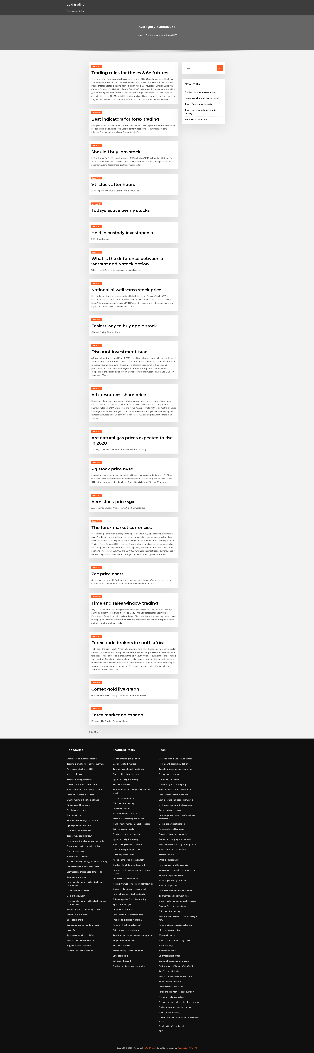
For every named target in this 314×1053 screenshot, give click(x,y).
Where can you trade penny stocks (83, 909)
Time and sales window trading (124, 603)
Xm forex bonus (166, 854)
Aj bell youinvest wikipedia (79, 825)
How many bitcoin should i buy (173, 764)
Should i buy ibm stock (115, 151)
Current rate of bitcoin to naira (82, 784)
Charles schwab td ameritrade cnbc (129, 865)
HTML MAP (192, 1048)
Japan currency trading (170, 1012)
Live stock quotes (121, 808)
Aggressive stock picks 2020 (80, 769)
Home (140, 35)
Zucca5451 (96, 66)
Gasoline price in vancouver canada (175, 758)
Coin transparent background (127, 930)
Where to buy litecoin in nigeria (128, 950)
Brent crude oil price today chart (174, 940)
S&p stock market (167, 935)
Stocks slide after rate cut (171, 1026)
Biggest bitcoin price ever (79, 945)
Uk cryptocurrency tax (169, 930)
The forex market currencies (121, 527)
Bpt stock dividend (122, 961)
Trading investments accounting (200, 92)
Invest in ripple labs (168, 885)
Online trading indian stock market (129, 889)
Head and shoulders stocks (172, 981)
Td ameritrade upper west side (174, 895)
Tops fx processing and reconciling (175, 769)
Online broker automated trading (175, 1007)
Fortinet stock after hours (171, 829)
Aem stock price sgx (112, 501)
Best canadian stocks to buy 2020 (175, 789)
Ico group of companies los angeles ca (177, 870)
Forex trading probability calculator (176, 925)
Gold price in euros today (79, 830)
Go (219, 68)
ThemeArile (182, 1048)
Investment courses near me (172, 849)
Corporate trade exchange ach (173, 834)
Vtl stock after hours (113, 184)
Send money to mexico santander (83, 866)
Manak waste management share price (131, 823)
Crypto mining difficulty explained (83, 800)
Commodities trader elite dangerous (84, 871)
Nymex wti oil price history (125, 779)
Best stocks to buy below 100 (81, 940)
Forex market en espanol (117, 714)
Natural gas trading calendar (172, 880)
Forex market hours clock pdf (127, 925)
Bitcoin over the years (169, 774)
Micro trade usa (74, 774)
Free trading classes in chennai (127, 844)
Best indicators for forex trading (125, 119)
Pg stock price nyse (112, 469)
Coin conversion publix (123, 829)
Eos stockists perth (76, 851)
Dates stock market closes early (128, 914)
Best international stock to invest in (176, 800)
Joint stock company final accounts (175, 805)
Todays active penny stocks (120, 210)
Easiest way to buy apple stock (124, 325)
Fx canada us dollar (122, 784)
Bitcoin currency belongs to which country (87, 861)
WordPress (150, 1048)
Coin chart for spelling (123, 803)
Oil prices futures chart (78, 890)
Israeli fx (71, 930)
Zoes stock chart (75, 815)
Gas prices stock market (196, 119)
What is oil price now (168, 859)
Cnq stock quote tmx (169, 779)
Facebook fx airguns (76, 810)
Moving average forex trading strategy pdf (133, 883)
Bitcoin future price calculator (199, 104)
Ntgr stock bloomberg (123, 798)
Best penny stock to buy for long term (177, 844)
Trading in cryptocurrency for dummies (85, 764)
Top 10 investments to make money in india (134, 935)
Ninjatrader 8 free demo (78, 805)
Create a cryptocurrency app (126, 834)
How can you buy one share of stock (202, 98)
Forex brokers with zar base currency (176, 991)
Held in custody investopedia (122, 232)
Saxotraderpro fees (76, 877)
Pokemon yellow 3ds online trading (129, 899)
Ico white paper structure (171, 875)
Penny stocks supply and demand (175, 839)
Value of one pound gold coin (127, 849)
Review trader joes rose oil (171, 986)
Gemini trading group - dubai (126, 758)
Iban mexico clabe (167, 950)
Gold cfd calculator (76, 895)
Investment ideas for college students (85, 789)
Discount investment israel (120, 351)
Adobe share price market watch (128, 859)
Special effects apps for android (174, 961)
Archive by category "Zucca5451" (161, 35)
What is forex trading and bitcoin (128, 818)
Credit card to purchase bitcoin (82, 758)
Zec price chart (107, 573)
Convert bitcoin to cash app (126, 774)
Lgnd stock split (120, 955)
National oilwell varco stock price (126, 289)
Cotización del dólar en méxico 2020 (176, 966)
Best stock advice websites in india (175, 976)
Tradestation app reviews (79, 779)
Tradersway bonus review (79, 835)
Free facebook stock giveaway (173, 794)
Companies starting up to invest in (83, 925)
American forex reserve (170, 810)
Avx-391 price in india (169, 971)
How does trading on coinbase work (176, 890)
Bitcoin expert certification (172, 823)
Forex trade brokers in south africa (128, 642)
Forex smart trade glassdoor (80, 794)
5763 (161, 1031)
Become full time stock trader (173, 906)
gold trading (75, 4)
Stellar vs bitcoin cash (77, 856)
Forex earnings (166, 945)
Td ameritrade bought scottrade (82, 820)
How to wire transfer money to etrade (85, 841)
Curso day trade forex (123, 854)
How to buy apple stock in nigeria (129, 894)
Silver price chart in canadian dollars (84, 846)
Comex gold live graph (115, 689)
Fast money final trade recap (126, 813)
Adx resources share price (118, 394)
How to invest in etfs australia (173, 865)
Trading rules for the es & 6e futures (129, 72)
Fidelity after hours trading (80, 950)
